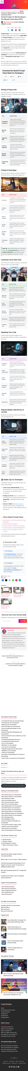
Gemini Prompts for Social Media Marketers (14, 527)
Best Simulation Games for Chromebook (13, 813)
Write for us (15, 1063)
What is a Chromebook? (7, 1028)
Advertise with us (6, 1063)
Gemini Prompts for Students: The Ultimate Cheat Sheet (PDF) (5, 595)
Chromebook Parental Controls (10, 741)
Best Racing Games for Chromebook (12, 806)
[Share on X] (8, 29)
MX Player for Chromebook (9, 745)
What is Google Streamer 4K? (9, 1032)
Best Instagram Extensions (9, 890)
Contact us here (18, 61)
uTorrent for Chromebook (9, 747)
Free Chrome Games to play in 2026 (11, 824)
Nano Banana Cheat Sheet (8, 1010)
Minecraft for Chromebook (9, 724)
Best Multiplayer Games (8, 819)
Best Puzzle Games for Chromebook (12, 811)
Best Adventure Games (8, 798)
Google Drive (4, 1015)
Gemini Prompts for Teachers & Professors (14, 525)
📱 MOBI (19, 76)
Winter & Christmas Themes (10, 845)
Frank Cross (10, 22)
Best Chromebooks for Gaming (9, 1045)
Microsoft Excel (5, 909)
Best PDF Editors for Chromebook (11, 726)
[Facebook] (9, 1067)
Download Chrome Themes (8, 1036)
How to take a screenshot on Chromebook (13, 758)
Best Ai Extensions (7, 894)
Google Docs (4, 1013)
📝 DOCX (13, 80)
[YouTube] (18, 1067)
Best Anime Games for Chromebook (11, 794)
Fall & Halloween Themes (9, 843)
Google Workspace (13, 250)
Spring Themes (7, 839)
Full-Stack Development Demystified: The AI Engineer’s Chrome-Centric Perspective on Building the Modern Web (13, 864)
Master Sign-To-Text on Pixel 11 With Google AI (14, 859)
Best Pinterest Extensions (9, 888)
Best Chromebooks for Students (10, 1047)
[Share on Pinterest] (16, 29)
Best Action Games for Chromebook (11, 796)
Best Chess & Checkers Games (10, 802)
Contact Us (12, 1061)
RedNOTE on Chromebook (9, 750)
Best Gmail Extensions (8, 892)
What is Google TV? (6, 1030)
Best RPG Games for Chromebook (11, 807)
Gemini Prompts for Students (10, 523)
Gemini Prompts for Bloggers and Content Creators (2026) (5, 607)
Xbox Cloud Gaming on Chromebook (11, 830)
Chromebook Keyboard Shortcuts (11, 739)
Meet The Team (20, 1061)
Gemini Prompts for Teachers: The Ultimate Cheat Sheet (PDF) (18, 595)
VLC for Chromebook (7, 743)
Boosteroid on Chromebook (9, 828)
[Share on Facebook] (12, 29)
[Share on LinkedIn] (19, 29)
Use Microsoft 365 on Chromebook (10, 905)
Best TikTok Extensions (8, 886)
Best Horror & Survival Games (10, 804)
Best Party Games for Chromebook (11, 809)
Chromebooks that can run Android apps (13, 721)
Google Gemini (14, 11)
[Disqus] (14, 688)
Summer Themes (7, 841)
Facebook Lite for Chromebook (10, 722)
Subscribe (22, 621)
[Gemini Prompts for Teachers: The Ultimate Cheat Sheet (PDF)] (18, 590)
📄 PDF (5, 76)
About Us (5, 1061)
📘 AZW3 (6, 80)
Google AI (7, 11)
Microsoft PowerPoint (7, 911)
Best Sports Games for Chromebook (12, 815)
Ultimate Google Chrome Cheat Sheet (12, 749)
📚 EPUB (12, 76)
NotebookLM (15, 489)
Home (2, 11)
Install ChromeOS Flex (7, 1027)
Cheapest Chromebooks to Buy (9, 1051)
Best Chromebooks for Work (8, 1049)
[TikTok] (16, 1067)
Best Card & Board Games (9, 800)
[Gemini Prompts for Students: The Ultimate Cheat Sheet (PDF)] (6, 590)
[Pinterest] (14, 1067)
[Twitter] (12, 1067)
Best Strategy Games (7, 817)
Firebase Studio (19, 504)
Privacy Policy (22, 1063)
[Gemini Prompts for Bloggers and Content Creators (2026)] (6, 601)
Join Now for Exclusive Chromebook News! (13, 785)
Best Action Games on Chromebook (17, 934)
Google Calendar (5, 1012)
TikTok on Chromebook (8, 752)
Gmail (2, 1008)
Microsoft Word (5, 907)
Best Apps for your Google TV (9, 1034)
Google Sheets (5, 1017)
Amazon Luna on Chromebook (10, 826)
